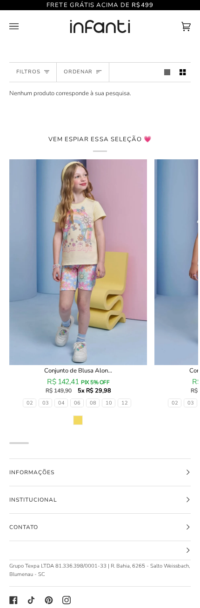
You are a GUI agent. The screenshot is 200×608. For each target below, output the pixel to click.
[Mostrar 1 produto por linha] (167, 72)
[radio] (29, 403)
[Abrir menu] (23, 26)
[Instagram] (66, 600)
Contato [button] (23, 527)
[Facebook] (13, 600)
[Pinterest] (49, 600)
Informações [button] (31, 472)
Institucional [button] (33, 499)
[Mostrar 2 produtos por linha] (182, 72)
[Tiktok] (31, 600)
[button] (99, 550)
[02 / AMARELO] (78, 262)
